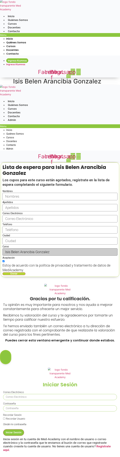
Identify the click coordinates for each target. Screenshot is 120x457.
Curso (5, 246)
